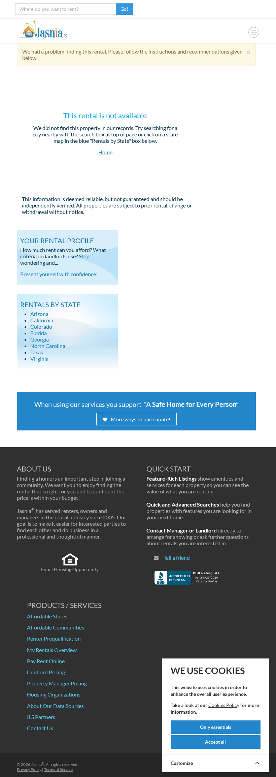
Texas (36, 352)
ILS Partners (41, 717)
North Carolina (47, 346)
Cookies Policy (223, 705)
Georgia (39, 339)
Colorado (41, 326)
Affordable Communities (55, 627)
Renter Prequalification (54, 638)
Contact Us (40, 728)
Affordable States (47, 616)
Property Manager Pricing (57, 683)
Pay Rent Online (46, 661)
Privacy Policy (29, 769)
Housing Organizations (53, 694)
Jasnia (37, 764)
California (41, 320)
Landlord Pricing (46, 672)
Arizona (39, 314)
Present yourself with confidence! (59, 274)
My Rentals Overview (52, 650)
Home (105, 152)
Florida (38, 333)
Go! (124, 9)
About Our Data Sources (55, 706)
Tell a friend (177, 557)
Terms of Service (58, 769)
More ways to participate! (140, 419)
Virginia (39, 358)
